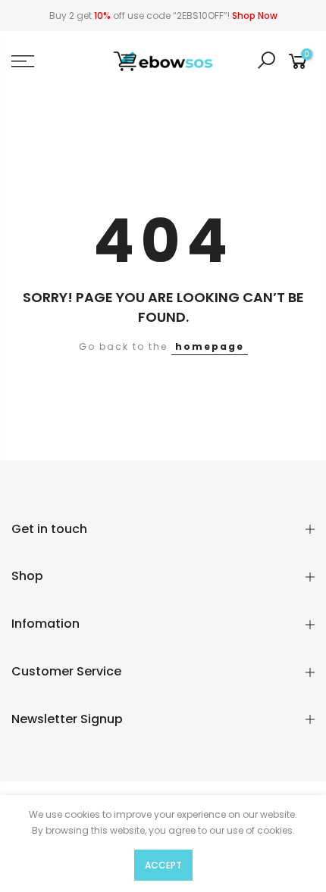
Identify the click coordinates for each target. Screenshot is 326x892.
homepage (209, 346)
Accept (163, 865)
